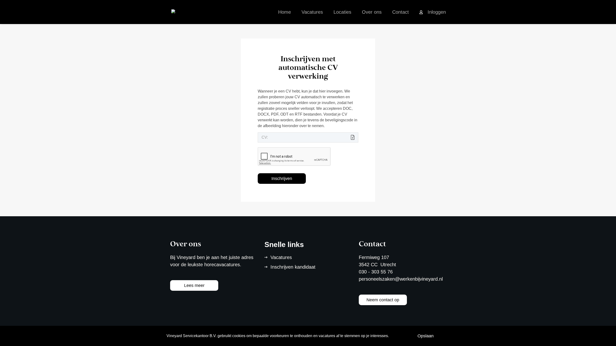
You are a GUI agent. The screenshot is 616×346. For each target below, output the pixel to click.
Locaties (342, 12)
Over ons (372, 12)
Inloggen (437, 12)
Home (284, 12)
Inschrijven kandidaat (292, 267)
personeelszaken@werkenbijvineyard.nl (401, 279)
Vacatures (312, 12)
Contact (400, 12)
